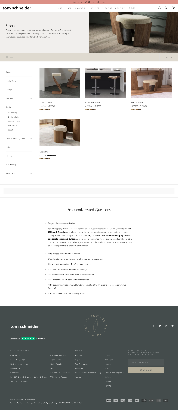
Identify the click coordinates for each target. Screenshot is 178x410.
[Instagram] (166, 325)
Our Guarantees (81, 364)
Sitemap (78, 377)
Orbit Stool (44, 152)
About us (107, 8)
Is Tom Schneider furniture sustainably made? (66, 293)
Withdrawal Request (58, 377)
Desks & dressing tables (16, 138)
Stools (11, 130)
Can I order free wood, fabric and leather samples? (68, 279)
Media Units (11, 81)
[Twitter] (160, 325)
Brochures (79, 368)
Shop (61, 8)
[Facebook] (154, 325)
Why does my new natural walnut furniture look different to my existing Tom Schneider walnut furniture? (87, 286)
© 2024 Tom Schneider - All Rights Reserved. (23, 399)
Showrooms (81, 8)
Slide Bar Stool (46, 102)
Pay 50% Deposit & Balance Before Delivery (28, 377)
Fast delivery (11, 165)
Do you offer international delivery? (62, 223)
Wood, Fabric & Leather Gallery (88, 373)
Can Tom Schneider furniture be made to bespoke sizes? (71, 274)
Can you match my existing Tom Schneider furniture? (69, 264)
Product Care (16, 368)
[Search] (165, 8)
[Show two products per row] (7, 57)
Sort (167, 57)
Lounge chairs (14, 121)
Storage (9, 90)
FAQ (52, 368)
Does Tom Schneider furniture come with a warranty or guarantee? (75, 259)
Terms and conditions (19, 381)
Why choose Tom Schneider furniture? (64, 253)
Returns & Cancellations (60, 373)
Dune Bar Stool (92, 102)
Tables (8, 72)
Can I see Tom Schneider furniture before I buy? (67, 269)
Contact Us (15, 355)
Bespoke (78, 360)
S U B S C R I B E (146, 370)
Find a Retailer (56, 364)
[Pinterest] (172, 325)
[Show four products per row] (11, 57)
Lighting (9, 147)
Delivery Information (19, 364)
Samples (95, 8)
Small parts (10, 173)
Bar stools (12, 125)
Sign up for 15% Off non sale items (89, 2)
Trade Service (56, 360)
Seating (9, 107)
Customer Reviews (58, 355)
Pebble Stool (137, 102)
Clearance (14, 373)
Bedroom (9, 98)
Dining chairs (13, 117)
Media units (109, 360)
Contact (120, 8)
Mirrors (9, 156)
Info (69, 8)
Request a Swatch (17, 360)
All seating (12, 113)
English (132, 8)
